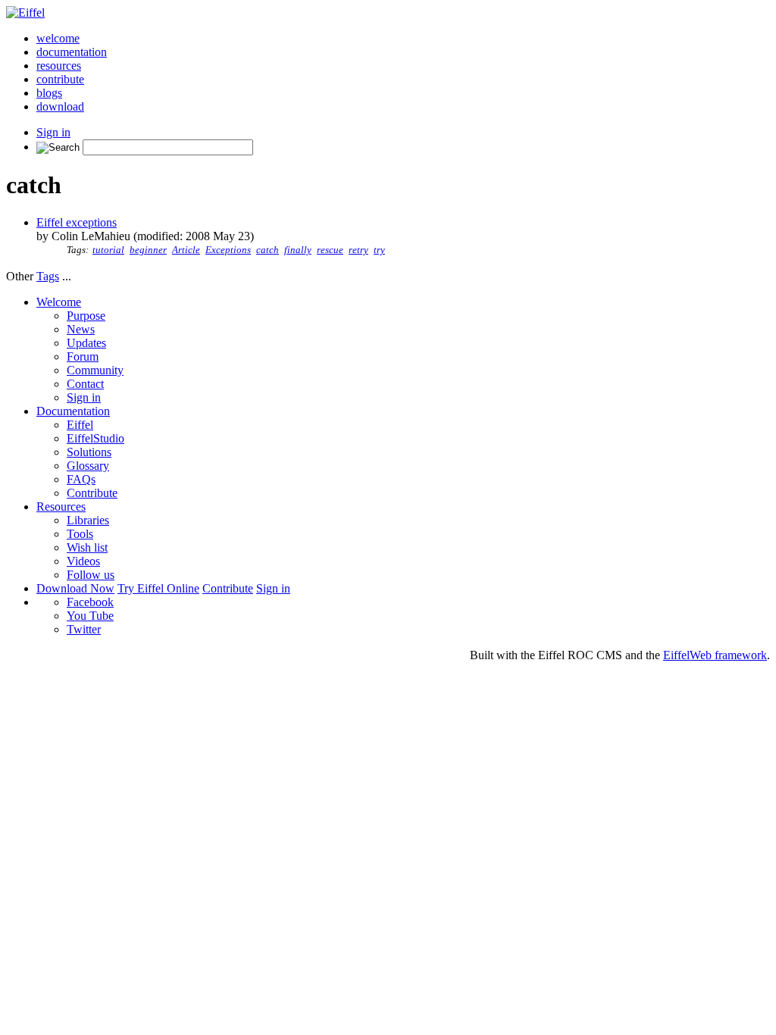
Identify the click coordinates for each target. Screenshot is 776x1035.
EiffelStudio (95, 438)
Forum (83, 356)
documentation (71, 51)
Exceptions (228, 250)
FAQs (81, 479)
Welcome (58, 301)
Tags (47, 276)
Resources (61, 506)
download (60, 106)
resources (58, 65)
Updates (86, 342)
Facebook (90, 602)
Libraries (88, 520)
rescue (330, 250)
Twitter (84, 629)
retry (358, 250)
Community (95, 370)
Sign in (53, 132)
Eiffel (80, 424)
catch (267, 250)
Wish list (87, 547)
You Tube (90, 615)
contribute (60, 79)
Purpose (86, 315)
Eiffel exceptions (76, 222)
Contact (85, 383)
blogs (49, 92)
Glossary (88, 465)
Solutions (89, 452)
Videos (83, 561)
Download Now (75, 588)
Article (186, 250)
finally (297, 250)
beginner (148, 250)
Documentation (73, 411)
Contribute (92, 492)
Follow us (90, 574)
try (379, 250)
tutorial (108, 250)
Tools (80, 533)
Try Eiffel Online (158, 588)
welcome (58, 38)
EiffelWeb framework (715, 655)
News (81, 329)
